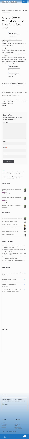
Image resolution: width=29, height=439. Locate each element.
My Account (4, 427)
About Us (3, 422)
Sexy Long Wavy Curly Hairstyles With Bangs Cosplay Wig (12, 218)
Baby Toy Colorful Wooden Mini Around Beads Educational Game (15, 257)
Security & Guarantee (18, 428)
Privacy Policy (4, 424)
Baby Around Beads (8, 92)
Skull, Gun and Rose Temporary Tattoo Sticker (10, 224)
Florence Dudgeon (7, 257)
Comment (6, 122)
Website (5, 154)
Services (16, 422)
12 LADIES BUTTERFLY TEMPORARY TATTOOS (10, 231)
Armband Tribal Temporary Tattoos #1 (9, 234)
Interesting (8, 10)
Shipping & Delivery (18, 424)
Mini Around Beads (16, 95)
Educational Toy (7, 95)
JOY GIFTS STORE (9, 1)
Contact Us (4, 425)
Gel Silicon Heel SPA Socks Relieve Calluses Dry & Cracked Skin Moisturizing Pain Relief (8, 102)
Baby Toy (22, 92)
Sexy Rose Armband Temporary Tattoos (9, 221)
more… (6, 404)
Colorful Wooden (16, 94)
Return (16, 425)
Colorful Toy (9, 94)
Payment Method (18, 427)
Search (14, 436)
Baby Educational (16, 92)
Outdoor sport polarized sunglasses (21, 100)
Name (5, 141)
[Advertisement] (14, 309)
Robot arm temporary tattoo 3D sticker (9, 227)
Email (5, 147)
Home (4, 10)
